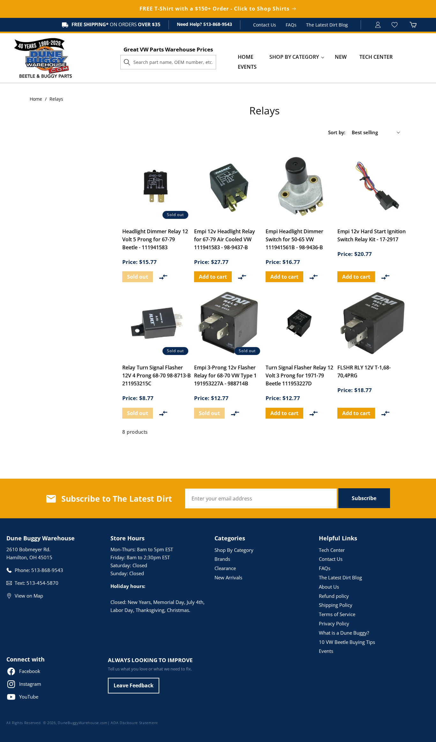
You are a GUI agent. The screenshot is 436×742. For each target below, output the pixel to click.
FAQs (291, 25)
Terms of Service (337, 614)
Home (36, 99)
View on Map (29, 595)
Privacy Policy (334, 623)
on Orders (116, 24)
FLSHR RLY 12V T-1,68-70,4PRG (364, 371)
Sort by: (336, 132)
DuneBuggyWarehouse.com (82, 722)
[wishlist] (395, 25)
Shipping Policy (335, 605)
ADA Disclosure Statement (134, 722)
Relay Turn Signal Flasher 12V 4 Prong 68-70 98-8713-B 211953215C (156, 375)
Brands (222, 559)
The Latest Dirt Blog (327, 25)
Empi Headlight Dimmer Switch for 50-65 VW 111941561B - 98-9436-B (294, 239)
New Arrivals (228, 577)
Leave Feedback (134, 685)
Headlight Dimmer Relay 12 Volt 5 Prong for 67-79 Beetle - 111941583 (155, 239)
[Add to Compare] (163, 277)
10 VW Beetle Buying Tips (347, 642)
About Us (329, 587)
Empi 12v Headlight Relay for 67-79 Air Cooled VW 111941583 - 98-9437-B (224, 239)
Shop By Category (233, 550)
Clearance (225, 568)
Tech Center (332, 550)
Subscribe (364, 498)
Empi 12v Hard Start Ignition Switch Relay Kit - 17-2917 (371, 235)
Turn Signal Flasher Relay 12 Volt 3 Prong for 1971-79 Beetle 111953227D (299, 375)
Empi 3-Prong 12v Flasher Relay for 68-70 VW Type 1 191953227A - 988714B (225, 375)
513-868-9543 (217, 24)
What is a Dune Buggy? (344, 633)
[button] (294, 57)
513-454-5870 (42, 583)
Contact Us (264, 25)
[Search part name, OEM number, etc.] (127, 62)
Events (326, 651)
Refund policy (334, 596)
